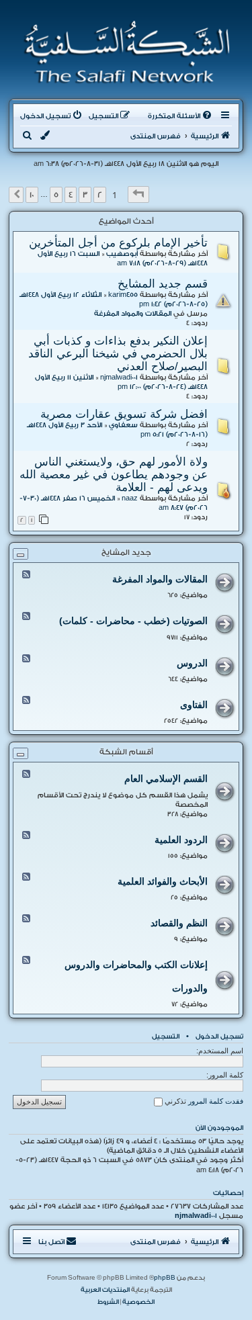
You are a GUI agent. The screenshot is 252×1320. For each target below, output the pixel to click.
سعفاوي (123, 425)
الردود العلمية (181, 839)
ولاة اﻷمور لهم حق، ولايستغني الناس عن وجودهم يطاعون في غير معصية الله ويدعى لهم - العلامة (113, 474)
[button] (138, 194)
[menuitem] (181, 116)
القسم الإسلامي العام (166, 778)
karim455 (123, 295)
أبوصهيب (122, 254)
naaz (130, 498)
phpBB (164, 1277)
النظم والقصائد (179, 923)
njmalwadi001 (119, 377)
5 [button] (56, 195)
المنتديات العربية (105, 1289)
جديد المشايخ (126, 552)
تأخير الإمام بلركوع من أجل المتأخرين (118, 242)
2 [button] (99, 195)
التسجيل (165, 1036)
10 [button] (32, 195)
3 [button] (85, 195)
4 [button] (71, 195)
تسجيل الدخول (219, 1036)
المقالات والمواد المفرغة (132, 314)
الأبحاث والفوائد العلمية (163, 881)
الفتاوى (194, 704)
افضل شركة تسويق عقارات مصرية (124, 414)
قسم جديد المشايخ (163, 283)
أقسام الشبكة (126, 752)
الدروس (192, 663)
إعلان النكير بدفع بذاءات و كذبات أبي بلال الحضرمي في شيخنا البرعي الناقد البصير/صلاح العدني (118, 353)
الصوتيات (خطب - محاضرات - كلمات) (133, 620)
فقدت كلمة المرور (215, 1101)
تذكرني (174, 1101)
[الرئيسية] (122, 52)
